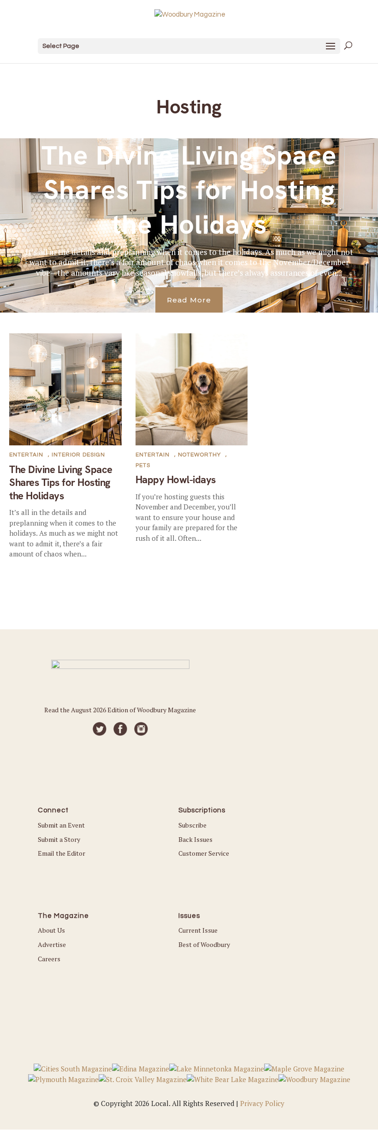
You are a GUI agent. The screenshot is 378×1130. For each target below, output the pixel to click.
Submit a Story (59, 839)
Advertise (52, 944)
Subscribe (192, 825)
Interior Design (78, 455)
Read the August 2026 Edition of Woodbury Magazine (120, 709)
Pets (143, 465)
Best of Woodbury (204, 944)
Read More (189, 300)
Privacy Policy (262, 1103)
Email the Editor (61, 853)
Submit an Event (61, 825)
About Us (51, 930)
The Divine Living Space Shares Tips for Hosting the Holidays (189, 190)
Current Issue (198, 930)
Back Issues (195, 839)
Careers (49, 958)
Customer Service (203, 853)
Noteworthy (199, 455)
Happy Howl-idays (176, 479)
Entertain (26, 455)
